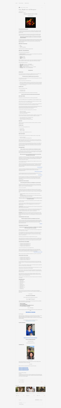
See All (44, 385)
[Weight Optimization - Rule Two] (30, 389)
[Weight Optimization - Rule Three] (20, 389)
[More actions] (41, 7)
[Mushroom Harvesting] (40, 389)
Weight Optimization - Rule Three (19, 393)
